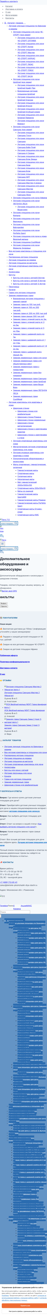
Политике (5, 1295)
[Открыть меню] (2, 544)
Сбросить (4, 606)
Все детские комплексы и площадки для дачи (25, 752)
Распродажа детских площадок (19, 755)
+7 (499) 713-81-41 (8, 882)
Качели (7, 776)
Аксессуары (9, 767)
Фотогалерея (11, 15)
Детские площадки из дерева (18, 758)
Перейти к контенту (9, 1)
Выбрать (4, 603)
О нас (8, 12)
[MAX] (1, 531)
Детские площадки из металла (18, 761)
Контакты (9, 18)
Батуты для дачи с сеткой (16, 770)
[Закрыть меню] (0, 916)
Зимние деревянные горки (16, 782)
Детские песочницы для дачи (18, 773)
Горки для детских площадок (17, 779)
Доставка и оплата (14, 9)
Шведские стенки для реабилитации (21, 785)
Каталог (9, 6)
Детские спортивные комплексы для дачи (23, 764)
